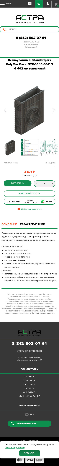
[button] (5, 110)
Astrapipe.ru (33, 440)
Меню (8, 4)
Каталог (29, 376)
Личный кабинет (29, 396)
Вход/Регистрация (48, 4)
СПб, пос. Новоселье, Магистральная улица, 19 (29, 358)
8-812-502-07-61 (29, 343)
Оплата (29, 388)
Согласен (29, 453)
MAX (31, 414)
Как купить (29, 392)
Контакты (29, 380)
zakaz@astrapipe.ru (29, 351)
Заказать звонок (39, 4)
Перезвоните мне (26, 423)
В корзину (17, 183)
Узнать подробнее (15, 448)
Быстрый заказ (29, 193)
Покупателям (29, 369)
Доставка (29, 384)
